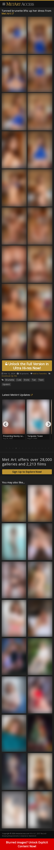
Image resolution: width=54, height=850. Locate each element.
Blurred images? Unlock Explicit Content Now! (27, 844)
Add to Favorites (40, 373)
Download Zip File (9, 376)
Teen (40, 379)
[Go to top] (47, 842)
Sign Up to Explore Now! (27, 471)
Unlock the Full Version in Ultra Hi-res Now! (28, 366)
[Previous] (5, 424)
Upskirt (6, 384)
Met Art (6, 13)
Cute (19, 379)
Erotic (27, 379)
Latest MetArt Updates (16, 394)
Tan (34, 379)
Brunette (9, 379)
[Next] (48, 424)
